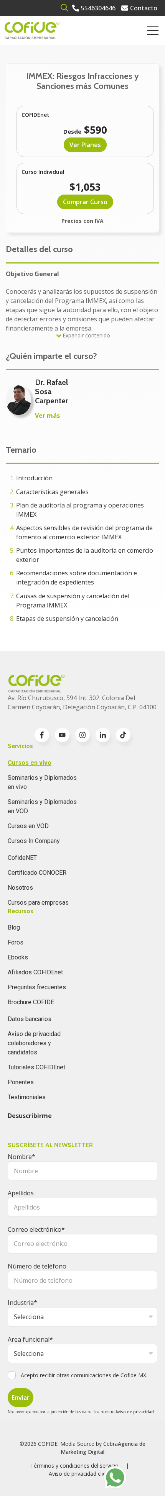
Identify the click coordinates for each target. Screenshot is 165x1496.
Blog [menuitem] (14, 927)
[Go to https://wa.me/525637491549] (115, 1477)
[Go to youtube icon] (62, 735)
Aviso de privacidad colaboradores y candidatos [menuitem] (34, 1043)
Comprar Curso (85, 202)
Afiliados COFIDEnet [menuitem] (35, 972)
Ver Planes (85, 145)
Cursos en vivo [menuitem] (29, 762)
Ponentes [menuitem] (21, 1082)
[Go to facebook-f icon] (42, 735)
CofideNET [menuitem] (22, 857)
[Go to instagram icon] (82, 735)
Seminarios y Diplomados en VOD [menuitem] (42, 806)
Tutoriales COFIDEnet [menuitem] (36, 1067)
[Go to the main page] (32, 30)
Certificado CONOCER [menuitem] (37, 872)
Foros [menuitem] (15, 942)
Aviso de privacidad (135, 1411)
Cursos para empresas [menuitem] (38, 902)
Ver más (47, 415)
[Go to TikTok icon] (123, 735)
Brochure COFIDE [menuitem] (31, 1002)
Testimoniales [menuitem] (27, 1097)
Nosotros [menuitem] (20, 887)
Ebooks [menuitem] (18, 957)
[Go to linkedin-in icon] (103, 735)
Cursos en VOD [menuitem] (28, 826)
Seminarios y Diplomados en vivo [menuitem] (42, 782)
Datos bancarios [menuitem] (29, 1019)
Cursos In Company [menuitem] (34, 841)
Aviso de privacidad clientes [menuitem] (83, 1473)
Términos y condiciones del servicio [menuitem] (74, 1465)
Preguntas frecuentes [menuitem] (37, 987)
